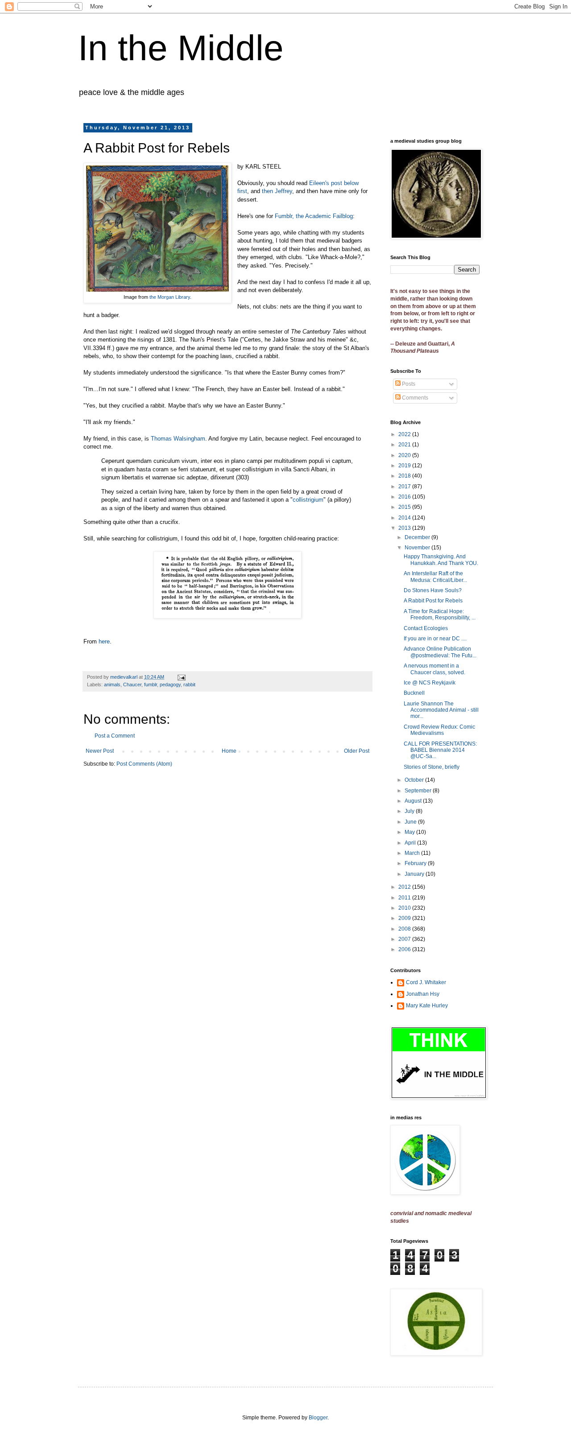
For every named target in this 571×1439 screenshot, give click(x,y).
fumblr (150, 684)
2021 (405, 444)
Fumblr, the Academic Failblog (314, 216)
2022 (405, 434)
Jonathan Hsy (422, 994)
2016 (405, 497)
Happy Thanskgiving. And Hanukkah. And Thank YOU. (441, 559)
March (413, 853)
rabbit (189, 684)
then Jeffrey (277, 191)
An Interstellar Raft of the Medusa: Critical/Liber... (435, 576)
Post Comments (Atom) (144, 764)
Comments (414, 398)
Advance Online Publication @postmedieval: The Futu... (440, 652)
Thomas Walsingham (178, 438)
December (418, 537)
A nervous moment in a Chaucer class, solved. (434, 669)
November (418, 547)
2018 (405, 476)
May (410, 832)
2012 (405, 887)
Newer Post (100, 751)
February (416, 863)
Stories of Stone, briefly (431, 767)
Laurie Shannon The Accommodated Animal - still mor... (441, 710)
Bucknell (414, 693)
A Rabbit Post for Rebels (433, 601)
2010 (405, 908)
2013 (405, 528)
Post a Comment (115, 736)
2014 (405, 518)
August (414, 801)
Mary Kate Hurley (427, 1005)
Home (229, 751)
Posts (408, 384)
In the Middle (181, 48)
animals (112, 684)
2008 (405, 929)
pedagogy (170, 684)
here (104, 641)
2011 (405, 898)
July (410, 811)
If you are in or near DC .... (435, 638)
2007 (405, 939)
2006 (405, 949)
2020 (405, 455)
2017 (405, 486)
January (415, 874)
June (411, 822)
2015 (405, 507)
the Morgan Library (169, 297)
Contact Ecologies (426, 628)
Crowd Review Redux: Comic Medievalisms (439, 730)
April (411, 843)
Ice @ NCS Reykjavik (429, 683)
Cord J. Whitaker (426, 982)
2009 (405, 918)
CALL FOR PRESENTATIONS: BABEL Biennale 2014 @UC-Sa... (440, 750)
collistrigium (308, 499)
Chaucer (132, 684)
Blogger (318, 1417)
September (419, 791)
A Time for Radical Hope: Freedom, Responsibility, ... (440, 614)
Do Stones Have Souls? (433, 590)
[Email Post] (181, 677)
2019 (405, 465)
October (415, 780)
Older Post (356, 751)
